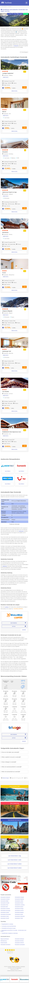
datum (13, 626)
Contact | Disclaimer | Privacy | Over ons (14, 970)
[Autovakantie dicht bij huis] (14, 827)
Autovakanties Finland (19, 902)
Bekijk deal (14, 91)
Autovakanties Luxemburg (19, 904)
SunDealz (9, 966)
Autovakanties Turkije (19, 918)
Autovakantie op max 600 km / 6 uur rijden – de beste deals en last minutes (13, 931)
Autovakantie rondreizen (19, 942)
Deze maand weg (14, 803)
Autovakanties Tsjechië (5, 918)
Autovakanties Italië (4, 906)
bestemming (14, 623)
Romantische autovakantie (20, 944)
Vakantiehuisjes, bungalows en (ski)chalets (10, 933)
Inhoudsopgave (24, 52)
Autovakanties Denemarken (6, 914)
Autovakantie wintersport (19, 938)
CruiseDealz (22, 966)
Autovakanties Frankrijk (5, 902)
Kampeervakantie (4, 942)
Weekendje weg (4, 940)
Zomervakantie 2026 (14, 786)
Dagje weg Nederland (5, 938)
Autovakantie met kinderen (5, 944)
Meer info (5, 77)
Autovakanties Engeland (19, 899)
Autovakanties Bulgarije (19, 912)
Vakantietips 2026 (14, 837)
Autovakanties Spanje (19, 914)
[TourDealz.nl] (10, 950)
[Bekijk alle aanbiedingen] (5, 979)
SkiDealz (13, 966)
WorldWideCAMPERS (18, 608)
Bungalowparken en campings (7, 924)
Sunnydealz (19, 967)
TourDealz (18, 966)
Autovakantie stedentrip (19, 940)
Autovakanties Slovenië (19, 910)
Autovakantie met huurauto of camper (9, 928)
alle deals (7, 471)
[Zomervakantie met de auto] (14, 794)
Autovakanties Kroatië (5, 916)
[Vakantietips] (14, 844)
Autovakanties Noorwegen (5, 910)
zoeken (24, 629)
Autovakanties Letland (19, 901)
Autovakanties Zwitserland (20, 916)
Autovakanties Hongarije (19, 897)
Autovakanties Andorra (19, 906)
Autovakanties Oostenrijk (5, 908)
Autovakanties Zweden (5, 912)
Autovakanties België (4, 901)
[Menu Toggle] (26, 2)
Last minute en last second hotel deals (9, 926)
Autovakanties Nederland (5, 897)
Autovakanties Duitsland (5, 899)
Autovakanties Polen (4, 904)
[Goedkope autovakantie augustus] (14, 810)
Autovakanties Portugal (19, 908)
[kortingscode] (14, 883)
